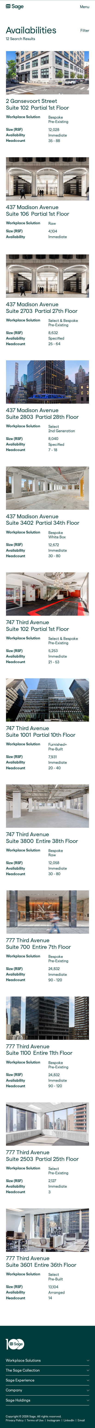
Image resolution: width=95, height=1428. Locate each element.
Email (80, 1420)
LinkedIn (68, 1420)
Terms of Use (35, 1420)
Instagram (53, 1420)
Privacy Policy (15, 1420)
